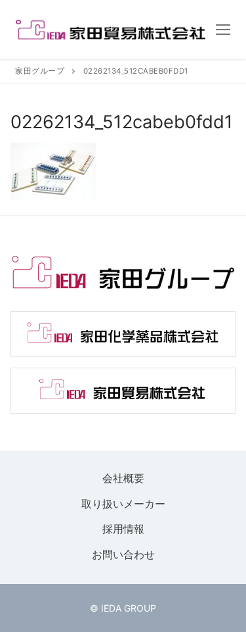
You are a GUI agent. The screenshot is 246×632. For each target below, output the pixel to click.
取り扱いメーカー (123, 503)
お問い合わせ (123, 554)
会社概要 (123, 478)
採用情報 (123, 529)
